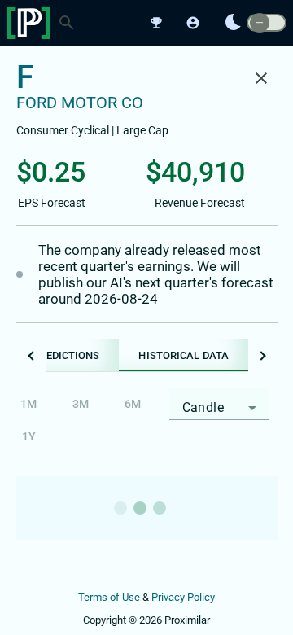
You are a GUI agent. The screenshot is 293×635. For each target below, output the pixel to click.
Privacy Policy (183, 597)
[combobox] (219, 408)
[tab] (183, 355)
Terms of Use (110, 597)
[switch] (266, 23)
